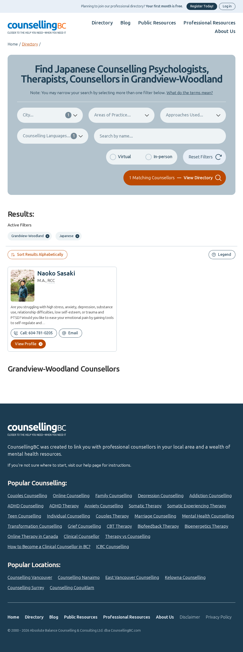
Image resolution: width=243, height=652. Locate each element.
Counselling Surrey (26, 587)
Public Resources (157, 22)
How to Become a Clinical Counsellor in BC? (49, 546)
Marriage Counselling (155, 516)
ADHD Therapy (64, 506)
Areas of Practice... (112, 115)
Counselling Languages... (49, 135)
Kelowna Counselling (185, 577)
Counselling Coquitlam (72, 587)
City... (46, 115)
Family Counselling (113, 495)
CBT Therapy (119, 526)
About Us (225, 31)
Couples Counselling (27, 495)
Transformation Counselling (35, 526)
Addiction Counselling (210, 495)
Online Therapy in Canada (33, 536)
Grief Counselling (84, 526)
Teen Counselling (24, 516)
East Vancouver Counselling (132, 577)
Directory (102, 22)
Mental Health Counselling (208, 516)
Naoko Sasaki (56, 273)
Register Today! (201, 6)
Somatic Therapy (145, 506)
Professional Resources (209, 22)
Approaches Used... (184, 115)
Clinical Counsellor (81, 536)
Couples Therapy (112, 516)
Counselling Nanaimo (79, 577)
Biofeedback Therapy (158, 526)
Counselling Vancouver (30, 577)
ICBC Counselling (112, 546)
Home (13, 44)
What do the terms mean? (190, 92)
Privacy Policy (219, 617)
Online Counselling (71, 495)
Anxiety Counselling (103, 506)
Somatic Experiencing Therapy (196, 506)
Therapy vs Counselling (127, 536)
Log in (227, 6)
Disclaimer (190, 617)
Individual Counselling (68, 516)
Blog (125, 22)
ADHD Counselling (26, 506)
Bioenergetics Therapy (206, 526)
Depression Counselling (161, 495)
